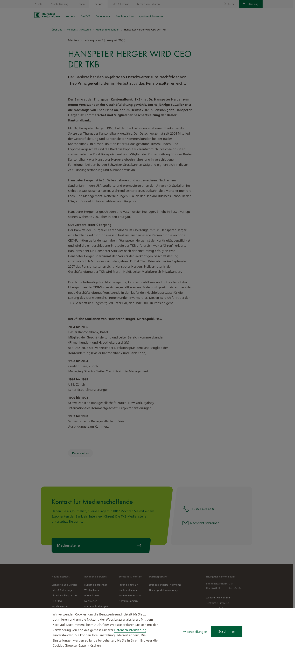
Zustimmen (227, 631)
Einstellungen (197, 632)
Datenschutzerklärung (130, 630)
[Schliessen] (286, 615)
